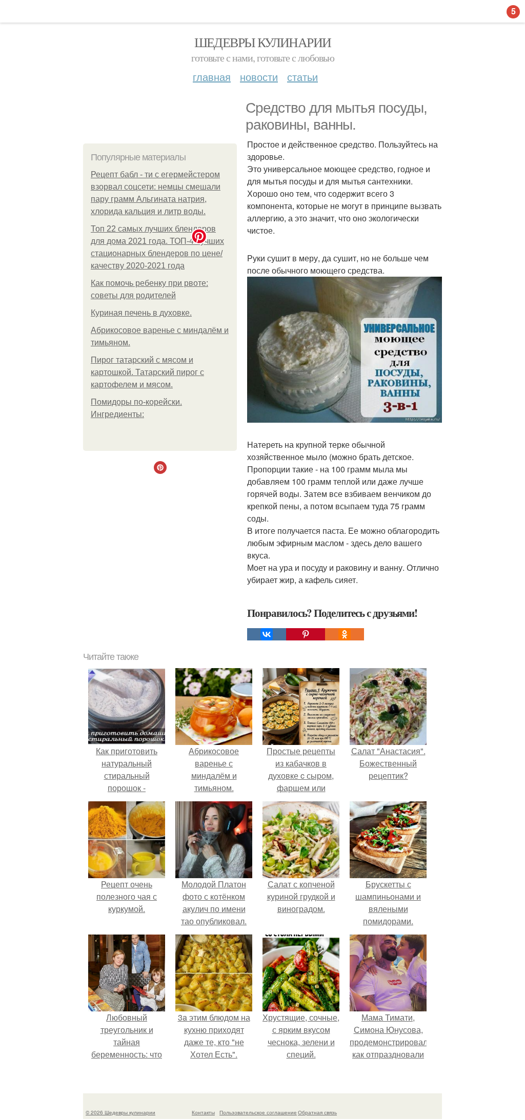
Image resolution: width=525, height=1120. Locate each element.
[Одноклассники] (344, 634)
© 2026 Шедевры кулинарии (120, 1112)
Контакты (203, 1112)
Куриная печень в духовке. (141, 312)
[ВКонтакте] (266, 634)
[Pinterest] (305, 634)
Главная (212, 76)
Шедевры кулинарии (262, 42)
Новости (259, 76)
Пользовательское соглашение (258, 1112)
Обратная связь (317, 1112)
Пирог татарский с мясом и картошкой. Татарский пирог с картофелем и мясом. (147, 372)
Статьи (302, 76)
